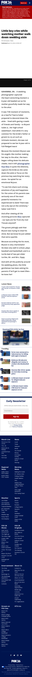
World (16, 448)
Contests (4, 584)
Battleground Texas (5, 560)
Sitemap (17, 462)
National (17, 446)
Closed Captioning (18, 598)
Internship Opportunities (18, 586)
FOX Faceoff (18, 538)
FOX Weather (5, 519)
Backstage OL (5, 574)
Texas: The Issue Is (6, 550)
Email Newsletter (19, 580)
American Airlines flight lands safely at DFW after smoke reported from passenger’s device (9, 321)
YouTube (4, 455)
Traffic (3, 512)
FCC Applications (19, 601)
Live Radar (4, 500)
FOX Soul (4, 457)
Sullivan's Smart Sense (19, 459)
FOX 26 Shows (4, 527)
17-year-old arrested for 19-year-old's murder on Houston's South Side (10, 288)
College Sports (19, 507)
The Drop (4, 568)
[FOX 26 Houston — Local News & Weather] (6, 3)
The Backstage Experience (5, 577)
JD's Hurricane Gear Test (5, 509)
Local (16, 442)
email (21, 655)
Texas (16, 444)
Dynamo (17, 509)
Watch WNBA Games (5, 641)
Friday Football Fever (19, 516)
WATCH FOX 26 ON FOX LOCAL (19, 575)
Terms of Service (17, 427)
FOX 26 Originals (18, 527)
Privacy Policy (18, 425)
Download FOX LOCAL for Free (13, 329)
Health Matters (19, 478)
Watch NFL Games (4, 611)
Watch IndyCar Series (5, 626)
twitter (14, 655)
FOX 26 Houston (5, 41)
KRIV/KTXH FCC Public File (19, 595)
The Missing (18, 550)
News (11, 41)
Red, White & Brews (18, 533)
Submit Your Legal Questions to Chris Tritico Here (19, 485)
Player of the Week (18, 520)
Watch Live (23, 3)
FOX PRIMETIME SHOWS (6, 581)
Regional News (4, 468)
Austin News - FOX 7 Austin (5, 476)
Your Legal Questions (18, 490)
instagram (17, 655)
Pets (16, 480)
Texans (17, 503)
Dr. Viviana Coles (19, 474)
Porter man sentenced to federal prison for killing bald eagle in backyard (20, 354)
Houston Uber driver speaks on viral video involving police (10, 311)
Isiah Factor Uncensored (4, 531)
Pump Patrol (5, 517)
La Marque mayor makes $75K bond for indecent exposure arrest (9, 296)
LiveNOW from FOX (5, 452)
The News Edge (5, 536)
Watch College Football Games (6, 615)
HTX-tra (18, 606)
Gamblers (17, 513)
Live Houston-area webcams (5, 503)
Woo (19, 216)
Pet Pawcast (18, 548)
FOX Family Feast (20, 493)
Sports (17, 498)
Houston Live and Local (6, 556)
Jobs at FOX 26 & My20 (19, 583)
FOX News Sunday (18, 455)
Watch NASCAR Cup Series (5, 623)
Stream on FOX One (5, 607)
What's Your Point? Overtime (6, 546)
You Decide (18, 450)
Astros (16, 500)
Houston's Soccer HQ (20, 553)
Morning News (18, 468)
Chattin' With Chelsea (5, 539)
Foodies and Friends (18, 545)
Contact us (18, 568)
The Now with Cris (5, 571)
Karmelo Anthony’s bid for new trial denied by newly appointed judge (10, 304)
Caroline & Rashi (19, 530)
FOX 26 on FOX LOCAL (5, 442)
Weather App (5, 514)
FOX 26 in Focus (19, 536)
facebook (11, 655)
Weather (4, 498)
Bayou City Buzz (6, 553)
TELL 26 (3, 446)
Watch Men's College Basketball (5, 631)
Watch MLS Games (4, 645)
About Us (18, 566)
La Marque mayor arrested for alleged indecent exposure (20, 380)
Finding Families (19, 476)
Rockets (17, 505)
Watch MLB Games (4, 619)
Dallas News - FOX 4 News (5, 472)
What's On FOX (19, 578)
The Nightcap (5, 534)
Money (17, 453)
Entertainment (7, 566)
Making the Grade (20, 472)
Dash (16, 511)
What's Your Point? (4, 543)
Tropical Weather (6, 506)
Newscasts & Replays (5, 448)
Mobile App (18, 590)
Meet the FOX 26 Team (19, 571)
